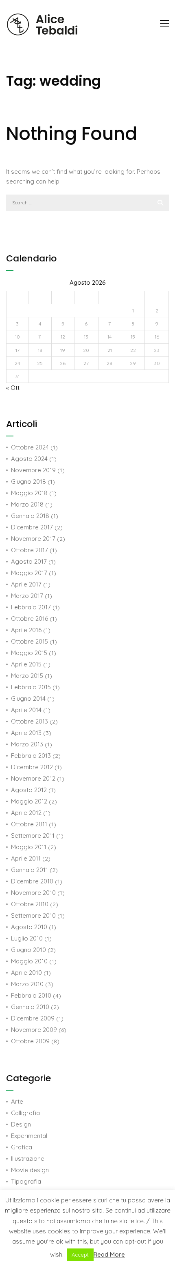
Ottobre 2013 (29, 721)
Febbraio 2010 (31, 995)
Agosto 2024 (29, 459)
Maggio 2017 (29, 573)
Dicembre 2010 (32, 881)
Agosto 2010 (29, 927)
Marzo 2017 (27, 596)
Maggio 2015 (29, 653)
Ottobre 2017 (29, 550)
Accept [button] (80, 1254)
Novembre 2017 (33, 538)
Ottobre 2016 (29, 618)
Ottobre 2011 (29, 824)
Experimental (29, 1136)
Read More (109, 1254)
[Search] (160, 203)
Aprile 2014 (26, 710)
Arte (17, 1101)
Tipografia (26, 1181)
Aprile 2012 (26, 813)
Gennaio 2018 (30, 516)
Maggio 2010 (29, 961)
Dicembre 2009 (33, 1018)
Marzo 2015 (27, 675)
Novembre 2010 (33, 892)
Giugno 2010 (28, 950)
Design (21, 1124)
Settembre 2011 (33, 835)
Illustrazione (27, 1158)
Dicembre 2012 (32, 767)
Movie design (30, 1170)
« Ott (13, 388)
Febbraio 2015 (31, 687)
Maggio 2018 (29, 493)
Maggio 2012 (29, 801)
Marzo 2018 (27, 504)
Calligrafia (25, 1113)
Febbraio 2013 (31, 755)
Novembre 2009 (34, 1030)
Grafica (21, 1147)
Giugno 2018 (28, 481)
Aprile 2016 (26, 630)
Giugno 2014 (28, 698)
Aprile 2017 (26, 584)
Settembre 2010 (33, 915)
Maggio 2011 (28, 847)
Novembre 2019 (33, 470)
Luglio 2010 (27, 938)
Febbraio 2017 (31, 607)
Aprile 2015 (26, 664)
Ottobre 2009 (30, 1041)
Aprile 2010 (26, 972)
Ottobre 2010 (29, 904)
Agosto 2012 (29, 790)
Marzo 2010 (27, 984)
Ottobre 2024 (30, 447)
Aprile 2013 (26, 733)
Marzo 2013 (27, 744)
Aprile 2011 (26, 858)
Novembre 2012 (33, 778)
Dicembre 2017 (32, 527)
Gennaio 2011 (29, 870)
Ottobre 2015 (29, 641)
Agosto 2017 (29, 561)
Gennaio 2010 (30, 1007)
